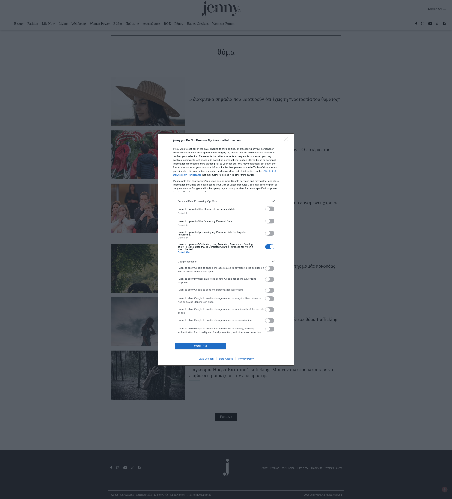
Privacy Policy (246, 358)
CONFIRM (200, 346)
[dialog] (226, 249)
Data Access (226, 358)
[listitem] (226, 201)
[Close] (287, 140)
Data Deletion (206, 358)
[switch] (269, 209)
